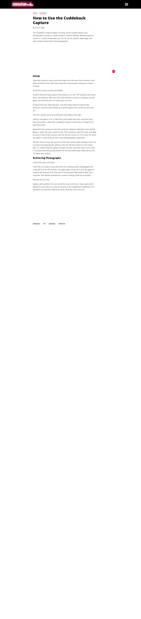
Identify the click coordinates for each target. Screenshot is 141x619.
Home (35, 13)
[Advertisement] (64, 58)
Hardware (43, 13)
